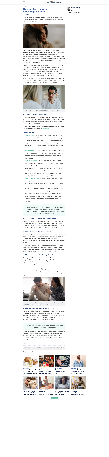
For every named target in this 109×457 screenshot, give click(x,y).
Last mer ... (54, 398)
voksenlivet (46, 128)
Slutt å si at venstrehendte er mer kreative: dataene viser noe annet (78, 392)
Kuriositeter (74, 389)
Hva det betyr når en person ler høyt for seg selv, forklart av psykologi (78, 371)
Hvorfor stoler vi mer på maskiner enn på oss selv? (62, 371)
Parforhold (31, 6)
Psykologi (57, 389)
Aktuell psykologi (59, 368)
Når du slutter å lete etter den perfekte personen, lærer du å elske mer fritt (29, 392)
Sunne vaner (26, 368)
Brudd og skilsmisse (43, 389)
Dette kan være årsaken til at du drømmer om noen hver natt (62, 392)
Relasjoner (25, 6)
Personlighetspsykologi (76, 368)
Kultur (40, 368)
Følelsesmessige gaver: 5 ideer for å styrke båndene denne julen (46, 371)
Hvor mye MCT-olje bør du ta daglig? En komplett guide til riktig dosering (30, 371)
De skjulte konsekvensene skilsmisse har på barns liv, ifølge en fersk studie (46, 392)
